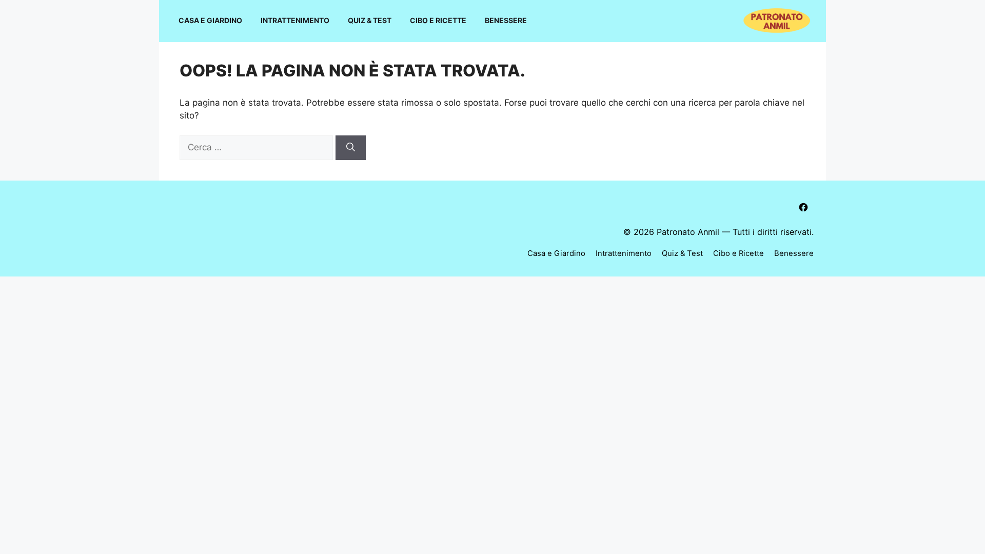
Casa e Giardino (210, 20)
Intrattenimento (295, 20)
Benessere (506, 20)
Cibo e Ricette (438, 20)
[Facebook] (803, 207)
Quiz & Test (369, 20)
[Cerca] (351, 147)
